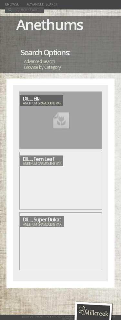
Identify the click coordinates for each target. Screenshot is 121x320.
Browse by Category (42, 67)
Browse (12, 4)
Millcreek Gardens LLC (45, 316)
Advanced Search (42, 4)
